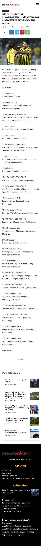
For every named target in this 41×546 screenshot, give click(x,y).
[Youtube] (30, 459)
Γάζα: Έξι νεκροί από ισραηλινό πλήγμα (16, 381)
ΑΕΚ (4, 73)
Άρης (24, 70)
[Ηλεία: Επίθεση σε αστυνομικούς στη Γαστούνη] (34, 433)
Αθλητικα (5, 11)
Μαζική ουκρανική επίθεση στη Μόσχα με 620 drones (16, 419)
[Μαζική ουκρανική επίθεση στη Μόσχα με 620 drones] (34, 421)
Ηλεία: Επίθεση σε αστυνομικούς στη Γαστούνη (15, 432)
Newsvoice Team (9, 27)
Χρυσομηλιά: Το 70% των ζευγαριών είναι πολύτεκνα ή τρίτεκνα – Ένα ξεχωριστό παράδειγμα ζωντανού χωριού (15, 395)
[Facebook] (11, 32)
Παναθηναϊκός (11, 75)
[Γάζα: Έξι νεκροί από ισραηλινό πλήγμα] (34, 383)
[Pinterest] (22, 32)
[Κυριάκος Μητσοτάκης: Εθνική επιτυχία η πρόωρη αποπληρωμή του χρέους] (34, 409)
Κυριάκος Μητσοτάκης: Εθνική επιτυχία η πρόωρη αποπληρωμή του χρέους (17, 408)
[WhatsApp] (27, 32)
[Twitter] (17, 32)
